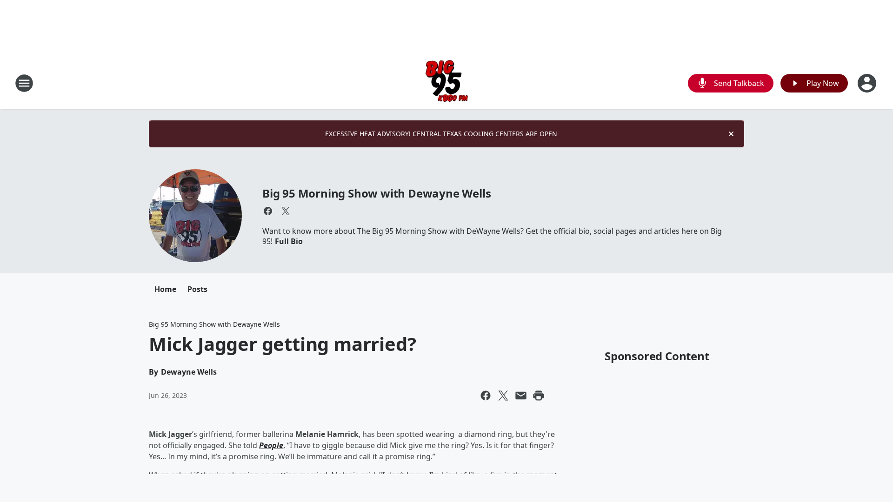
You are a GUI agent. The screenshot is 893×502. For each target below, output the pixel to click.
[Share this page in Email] (520, 395)
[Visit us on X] (285, 211)
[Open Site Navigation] (24, 83)
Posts (197, 289)
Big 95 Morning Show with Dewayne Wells (376, 193)
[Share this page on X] (503, 395)
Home (165, 289)
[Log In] (868, 83)
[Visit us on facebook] (267, 211)
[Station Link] (446, 83)
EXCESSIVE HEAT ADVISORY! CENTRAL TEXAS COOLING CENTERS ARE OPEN (441, 133)
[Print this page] (538, 395)
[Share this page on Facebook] (485, 395)
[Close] (731, 133)
